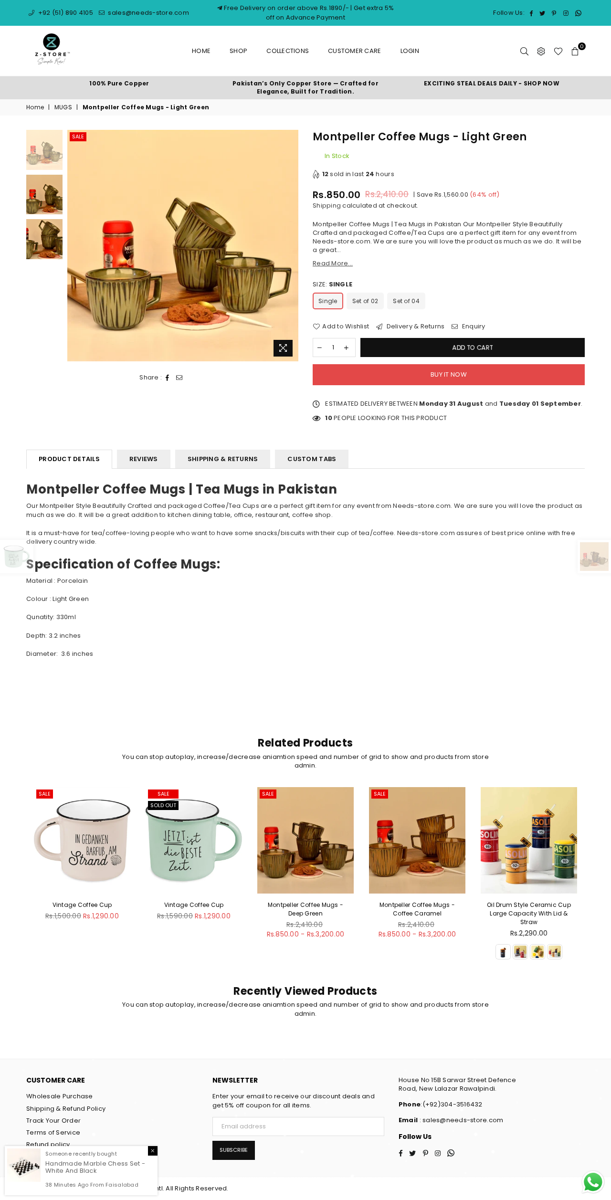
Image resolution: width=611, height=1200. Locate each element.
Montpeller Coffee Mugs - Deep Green (194, 909)
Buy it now (449, 374)
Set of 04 (406, 301)
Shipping (327, 205)
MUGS (63, 107)
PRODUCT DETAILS (69, 458)
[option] (119, 83)
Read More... (333, 263)
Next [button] (290, 245)
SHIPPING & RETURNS (223, 458)
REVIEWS (143, 458)
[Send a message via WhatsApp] (593, 1182)
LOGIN (409, 50)
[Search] (524, 51)
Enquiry (473, 326)
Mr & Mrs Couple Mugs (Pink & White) (529, 909)
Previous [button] (75, 245)
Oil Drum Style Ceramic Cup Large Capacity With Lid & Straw (417, 913)
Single (327, 301)
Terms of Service (53, 1132)
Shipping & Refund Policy (65, 1108)
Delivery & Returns (414, 326)
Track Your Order (53, 1120)
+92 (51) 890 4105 (64, 12)
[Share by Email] (179, 377)
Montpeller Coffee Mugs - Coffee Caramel (305, 909)
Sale (78, 136)
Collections (287, 50)
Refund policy (48, 1144)
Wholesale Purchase (59, 1096)
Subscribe (234, 1150)
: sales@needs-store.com (460, 1120)
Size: (332, 284)
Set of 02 (365, 301)
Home (201, 50)
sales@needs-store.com (147, 12)
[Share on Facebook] (167, 377)
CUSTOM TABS (311, 458)
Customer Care (354, 50)
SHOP (238, 50)
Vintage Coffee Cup (82, 905)
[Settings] (541, 51)
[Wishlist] (558, 51)
